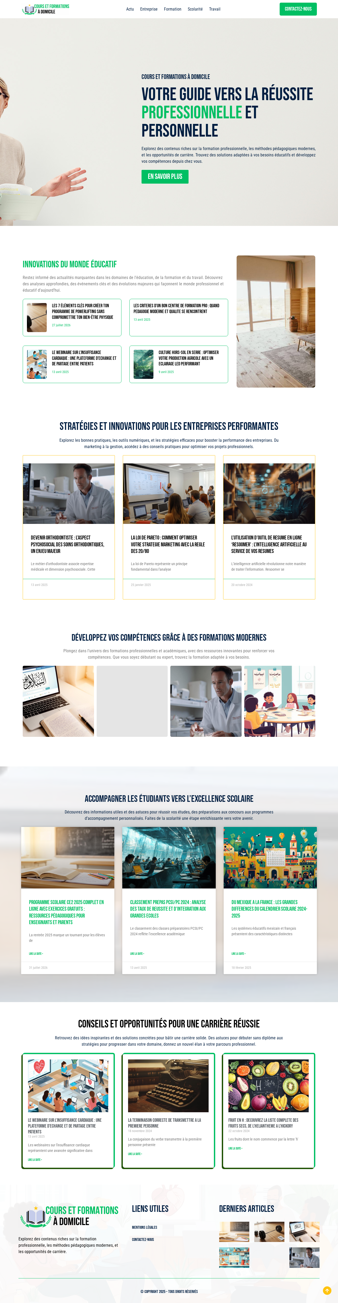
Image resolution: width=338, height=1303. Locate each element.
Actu (130, 9)
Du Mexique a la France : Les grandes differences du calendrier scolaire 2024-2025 (269, 909)
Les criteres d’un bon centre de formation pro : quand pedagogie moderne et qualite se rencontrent (176, 308)
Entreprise (149, 9)
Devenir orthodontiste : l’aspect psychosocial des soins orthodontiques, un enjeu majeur (67, 544)
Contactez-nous (143, 1239)
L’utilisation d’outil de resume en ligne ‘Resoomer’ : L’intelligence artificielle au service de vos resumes (269, 544)
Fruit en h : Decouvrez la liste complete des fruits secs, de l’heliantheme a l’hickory (263, 1123)
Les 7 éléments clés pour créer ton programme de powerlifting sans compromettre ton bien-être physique (82, 311)
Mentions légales (144, 1227)
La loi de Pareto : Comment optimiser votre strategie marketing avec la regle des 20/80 (168, 544)
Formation (172, 9)
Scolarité (195, 9)
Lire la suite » (36, 954)
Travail (214, 9)
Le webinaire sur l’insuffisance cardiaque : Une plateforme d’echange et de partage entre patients (84, 358)
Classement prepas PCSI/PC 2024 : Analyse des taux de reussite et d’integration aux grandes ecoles (168, 909)
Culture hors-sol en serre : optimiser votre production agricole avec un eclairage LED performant (189, 358)
